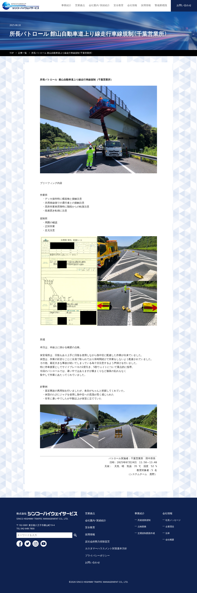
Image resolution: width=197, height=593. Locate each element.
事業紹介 (66, 5)
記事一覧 (22, 53)
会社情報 (132, 5)
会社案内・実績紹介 (99, 5)
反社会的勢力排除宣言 (97, 541)
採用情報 (146, 5)
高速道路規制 (144, 520)
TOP (12, 53)
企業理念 (169, 526)
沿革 (167, 533)
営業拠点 (80, 5)
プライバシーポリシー (97, 555)
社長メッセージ (173, 520)
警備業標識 (161, 5)
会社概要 (169, 540)
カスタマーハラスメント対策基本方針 (106, 548)
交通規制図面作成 (146, 533)
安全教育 (118, 5)
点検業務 (142, 526)
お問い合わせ (184, 5)
